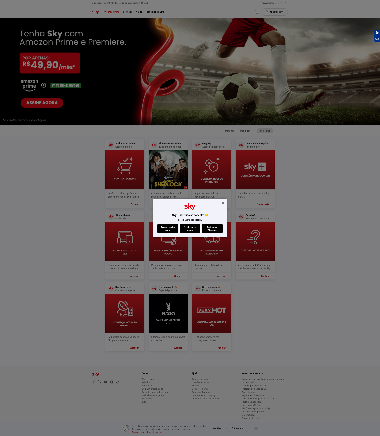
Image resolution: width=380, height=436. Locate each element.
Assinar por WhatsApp (212, 228)
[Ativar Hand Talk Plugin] (377, 33)
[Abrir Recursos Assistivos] (377, 39)
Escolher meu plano (190, 228)
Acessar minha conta (168, 228)
